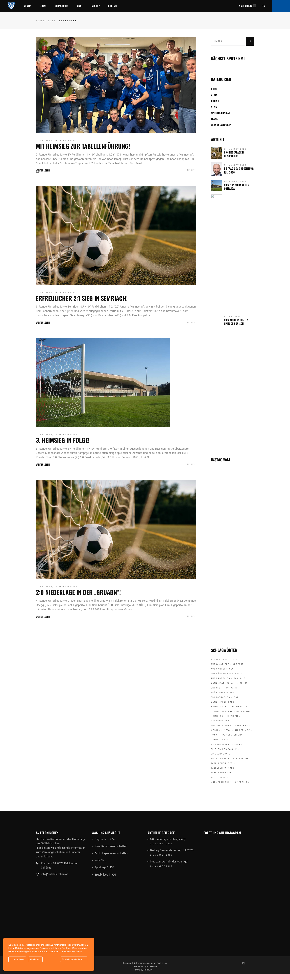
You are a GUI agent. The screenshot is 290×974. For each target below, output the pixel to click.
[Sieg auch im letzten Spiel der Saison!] (216, 320)
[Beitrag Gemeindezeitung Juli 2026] (216, 169)
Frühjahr (230, 688)
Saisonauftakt (221, 745)
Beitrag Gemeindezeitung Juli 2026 (239, 170)
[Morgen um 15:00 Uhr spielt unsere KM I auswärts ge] (246, 855)
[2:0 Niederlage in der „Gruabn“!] (116, 529)
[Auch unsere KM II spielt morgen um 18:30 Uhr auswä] (232, 587)
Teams (214, 119)
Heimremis (243, 711)
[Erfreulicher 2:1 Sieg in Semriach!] (116, 235)
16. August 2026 (235, 181)
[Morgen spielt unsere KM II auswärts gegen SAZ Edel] (248, 489)
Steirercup (241, 759)
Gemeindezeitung (223, 702)
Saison (227, 740)
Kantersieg (243, 726)
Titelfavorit (220, 777)
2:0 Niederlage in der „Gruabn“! (78, 592)
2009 (225, 660)
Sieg (237, 745)
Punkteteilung (233, 735)
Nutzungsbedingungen (144, 963)
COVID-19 (240, 678)
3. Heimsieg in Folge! (62, 440)
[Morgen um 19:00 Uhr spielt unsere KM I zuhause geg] (232, 489)
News (49, 140)
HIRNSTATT (149, 969)
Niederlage (242, 730)
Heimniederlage (222, 711)
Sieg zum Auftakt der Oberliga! (236, 186)
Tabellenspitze (221, 773)
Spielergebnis (221, 754)
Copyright (127, 963)
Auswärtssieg (220, 678)
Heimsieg (217, 716)
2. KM (214, 95)
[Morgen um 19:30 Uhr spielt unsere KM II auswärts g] (210, 896)
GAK (236, 697)
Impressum (152, 966)
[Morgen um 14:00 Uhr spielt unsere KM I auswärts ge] (217, 583)
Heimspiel (233, 716)
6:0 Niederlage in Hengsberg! (234, 154)
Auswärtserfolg (222, 669)
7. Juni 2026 (232, 316)
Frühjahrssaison (223, 693)
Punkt (215, 735)
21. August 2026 (235, 165)
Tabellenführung (223, 768)
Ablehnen (34, 959)
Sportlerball (220, 759)
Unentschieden (221, 782)
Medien (216, 730)
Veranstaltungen (221, 125)
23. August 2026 (235, 149)
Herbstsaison (220, 721)
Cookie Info (162, 963)
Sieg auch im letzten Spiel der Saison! (236, 322)
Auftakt (238, 664)
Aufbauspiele (220, 664)
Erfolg (216, 688)
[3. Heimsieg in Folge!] (103, 382)
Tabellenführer (222, 763)
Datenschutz (138, 966)
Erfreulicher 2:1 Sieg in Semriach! (82, 298)
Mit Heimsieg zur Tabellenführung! (83, 145)
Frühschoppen (221, 697)
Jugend (215, 101)
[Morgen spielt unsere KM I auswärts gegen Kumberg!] (248, 532)
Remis (215, 740)
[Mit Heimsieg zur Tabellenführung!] (116, 85)
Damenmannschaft (223, 683)
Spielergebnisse (66, 140)
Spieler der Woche (224, 749)
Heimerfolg (240, 707)
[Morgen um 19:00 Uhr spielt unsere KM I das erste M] (248, 598)
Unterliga (242, 782)
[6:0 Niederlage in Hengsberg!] (216, 153)
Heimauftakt (219, 707)
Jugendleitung (221, 726)
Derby (244, 683)
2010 (234, 660)
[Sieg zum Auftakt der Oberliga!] (216, 185)
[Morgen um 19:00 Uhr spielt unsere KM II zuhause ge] (217, 489)
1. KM (40, 140)
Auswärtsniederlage (225, 674)
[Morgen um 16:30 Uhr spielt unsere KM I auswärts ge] (217, 536)
